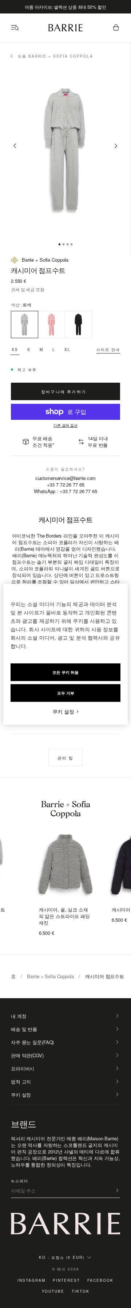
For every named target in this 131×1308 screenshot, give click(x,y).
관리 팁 (65, 758)
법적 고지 (21, 1081)
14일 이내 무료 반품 (98, 441)
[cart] (116, 28)
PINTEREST (66, 1280)
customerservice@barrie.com (65, 478)
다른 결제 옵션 (65, 425)
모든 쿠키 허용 (65, 672)
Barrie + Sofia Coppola (50, 976)
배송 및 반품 (24, 1029)
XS (15, 349)
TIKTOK (81, 1291)
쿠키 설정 (21, 1095)
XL (67, 349)
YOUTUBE (53, 1291)
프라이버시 (22, 1068)
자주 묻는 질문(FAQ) (32, 1042)
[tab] (59, 244)
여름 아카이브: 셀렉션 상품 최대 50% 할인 (65, 7)
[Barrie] (65, 30)
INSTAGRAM (31, 1280)
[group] (65, 866)
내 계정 (18, 1016)
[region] (65, 654)
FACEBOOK (100, 1280)
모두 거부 (65, 693)
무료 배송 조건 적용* (43, 441)
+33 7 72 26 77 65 (65, 484)
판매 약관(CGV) (27, 1055)
